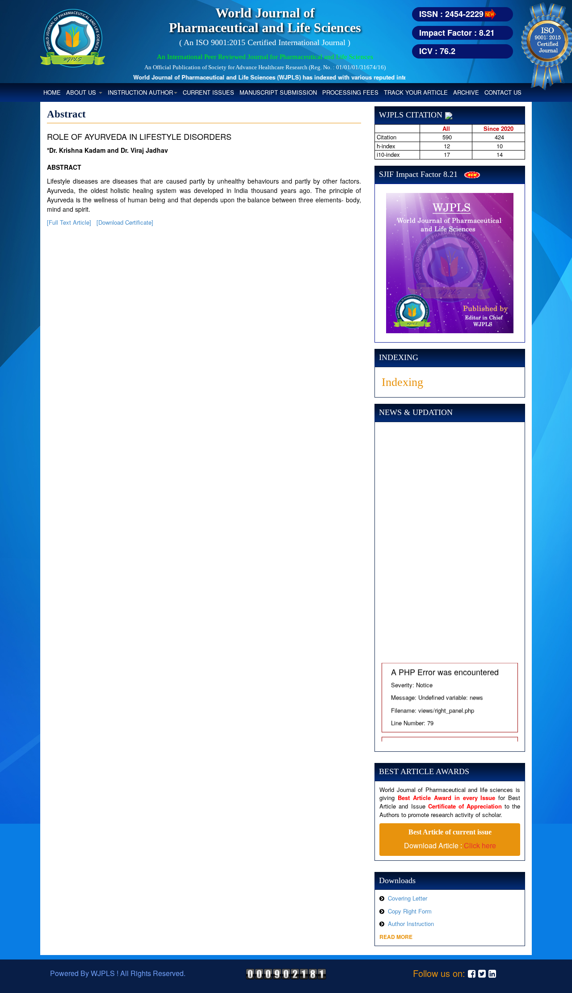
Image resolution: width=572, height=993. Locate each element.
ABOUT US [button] (82, 92)
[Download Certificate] (125, 222)
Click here (480, 845)
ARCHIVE (466, 92)
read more (395, 937)
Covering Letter (407, 898)
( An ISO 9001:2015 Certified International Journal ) (264, 42)
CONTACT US (503, 92)
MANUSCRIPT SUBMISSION (278, 92)
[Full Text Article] (69, 222)
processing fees (350, 92)
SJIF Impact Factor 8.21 (418, 174)
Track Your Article (416, 92)
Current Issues (208, 92)
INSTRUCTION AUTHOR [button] (140, 92)
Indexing (402, 382)
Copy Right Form (410, 911)
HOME (53, 92)
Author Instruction (411, 923)
